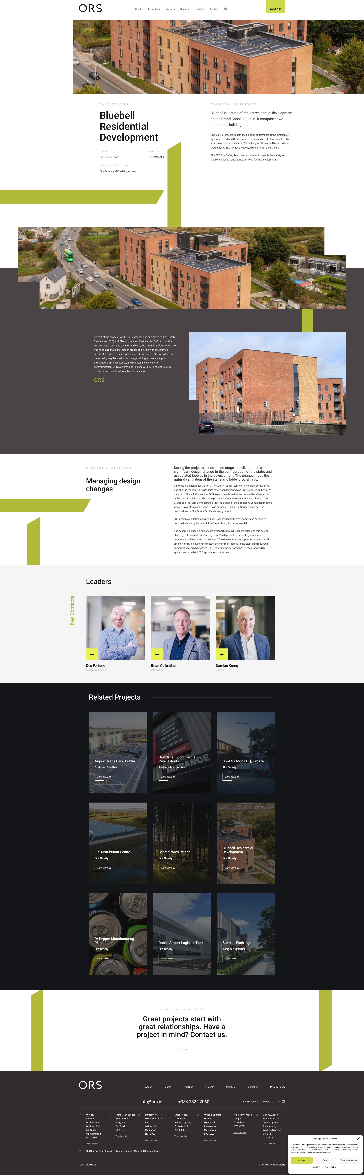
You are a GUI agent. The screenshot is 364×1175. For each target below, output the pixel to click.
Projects (170, 9)
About (138, 9)
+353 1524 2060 (193, 1101)
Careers (184, 9)
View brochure (250, 1101)
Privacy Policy (330, 1167)
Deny (325, 1160)
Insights (200, 9)
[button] (358, 1138)
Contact (214, 9)
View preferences (348, 1160)
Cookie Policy (318, 1167)
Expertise (153, 9)
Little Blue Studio (277, 1164)
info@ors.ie (151, 1101)
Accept (301, 1160)
